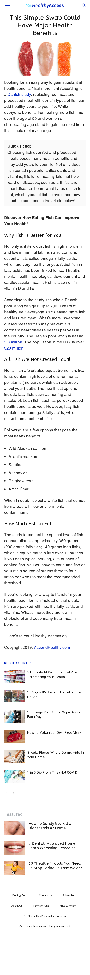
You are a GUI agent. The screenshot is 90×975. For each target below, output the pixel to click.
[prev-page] (6, 792)
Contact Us (45, 895)
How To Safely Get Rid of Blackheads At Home (50, 825)
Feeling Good (20, 895)
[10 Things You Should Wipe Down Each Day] (14, 716)
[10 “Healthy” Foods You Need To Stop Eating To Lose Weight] (14, 868)
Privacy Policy (68, 905)
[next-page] (13, 792)
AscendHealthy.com (52, 647)
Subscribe (68, 895)
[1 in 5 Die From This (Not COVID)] (14, 776)
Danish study (19, 94)
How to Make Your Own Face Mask (54, 732)
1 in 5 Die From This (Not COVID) (53, 772)
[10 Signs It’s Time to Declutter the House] (14, 696)
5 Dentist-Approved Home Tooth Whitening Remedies (51, 845)
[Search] (84, 5)
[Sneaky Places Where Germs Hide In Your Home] (14, 756)
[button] (7, 5)
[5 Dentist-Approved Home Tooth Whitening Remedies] (14, 848)
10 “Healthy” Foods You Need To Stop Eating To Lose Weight (55, 865)
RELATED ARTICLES (17, 663)
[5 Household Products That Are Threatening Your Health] (14, 676)
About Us (16, 905)
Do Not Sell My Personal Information (45, 916)
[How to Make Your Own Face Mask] (14, 736)
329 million (13, 348)
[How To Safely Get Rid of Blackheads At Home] (14, 828)
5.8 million (13, 342)
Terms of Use (41, 905)
